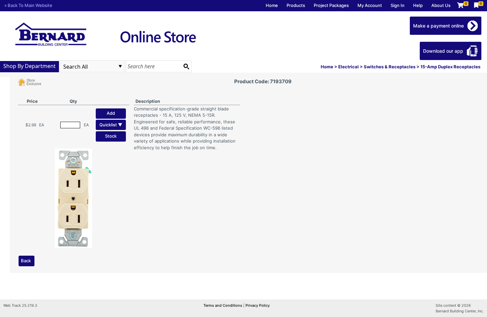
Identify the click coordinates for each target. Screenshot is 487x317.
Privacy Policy (257, 305)
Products (296, 5)
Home (272, 5)
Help (418, 5)
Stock (111, 136)
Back (26, 260)
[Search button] (186, 66)
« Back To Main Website (28, 5)
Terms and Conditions (223, 305)
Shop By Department (29, 66)
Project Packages (331, 5)
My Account (369, 5)
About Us (441, 5)
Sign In (398, 5)
